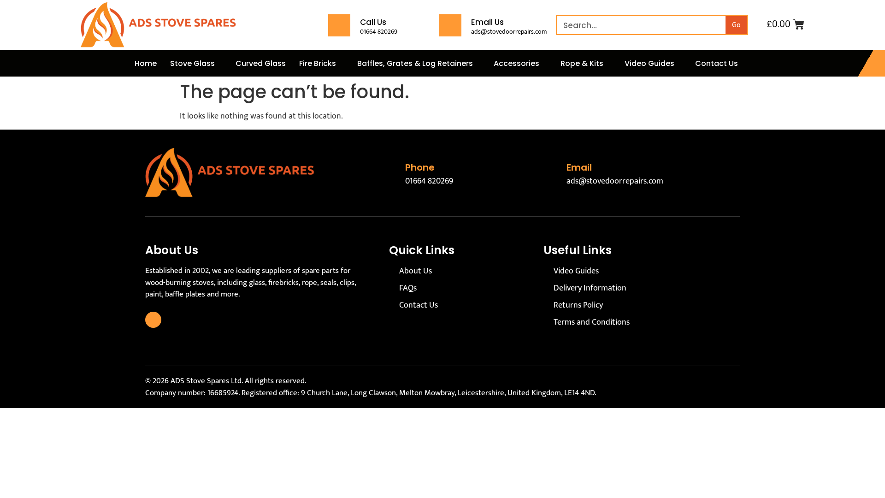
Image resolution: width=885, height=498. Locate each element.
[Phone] (389, 173)
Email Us (487, 22)
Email (579, 167)
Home (146, 63)
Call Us (373, 22)
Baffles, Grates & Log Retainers (415, 63)
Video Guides (649, 63)
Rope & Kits (581, 63)
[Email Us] (450, 25)
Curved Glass (261, 63)
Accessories (516, 63)
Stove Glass (192, 63)
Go (736, 25)
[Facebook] (153, 320)
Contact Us (716, 63)
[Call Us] (339, 25)
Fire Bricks (317, 63)
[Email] (550, 173)
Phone (420, 167)
